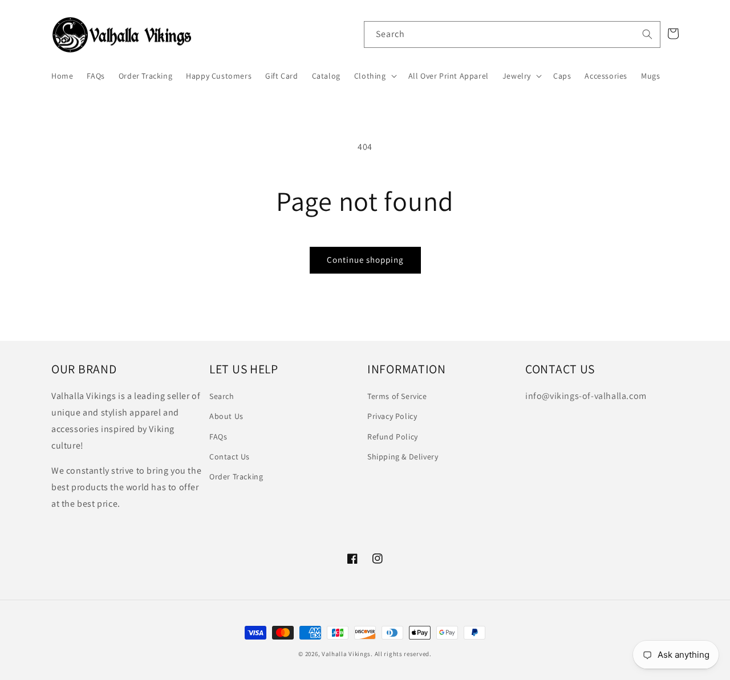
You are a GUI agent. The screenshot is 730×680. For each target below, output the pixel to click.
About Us (226, 416)
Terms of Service (397, 396)
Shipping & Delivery (402, 456)
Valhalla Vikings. (347, 654)
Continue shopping (365, 259)
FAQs (218, 436)
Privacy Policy (392, 416)
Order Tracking (236, 476)
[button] (374, 76)
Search (221, 396)
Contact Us (229, 456)
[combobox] (512, 34)
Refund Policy (392, 436)
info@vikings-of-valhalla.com (586, 396)
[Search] (647, 34)
